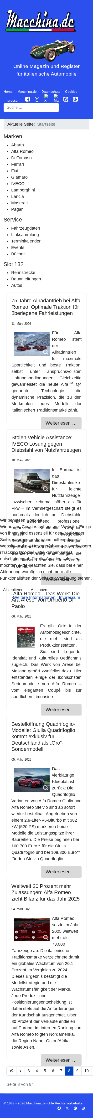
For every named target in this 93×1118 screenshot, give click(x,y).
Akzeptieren (13, 590)
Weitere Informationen (34, 597)
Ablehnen (39, 590)
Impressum (69, 597)
